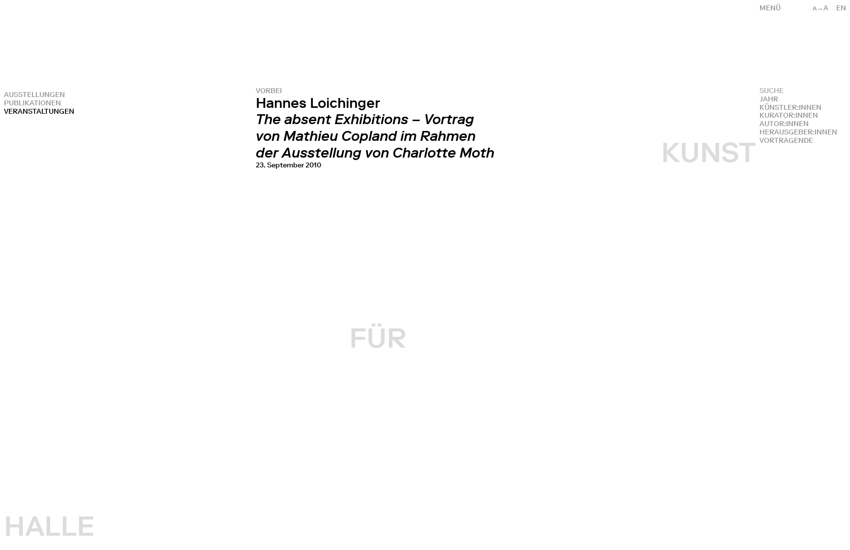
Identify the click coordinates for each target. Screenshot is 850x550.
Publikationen (32, 103)
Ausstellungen (34, 95)
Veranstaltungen (39, 111)
